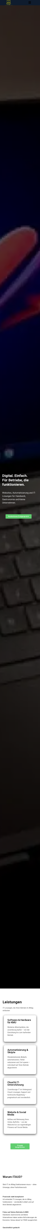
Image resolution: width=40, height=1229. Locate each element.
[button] (29, 2)
